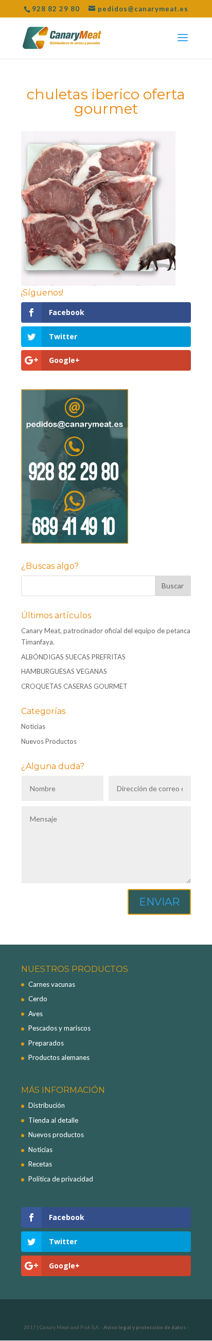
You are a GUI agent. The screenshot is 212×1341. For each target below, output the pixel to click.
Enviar (159, 902)
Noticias (33, 726)
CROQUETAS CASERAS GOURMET (74, 686)
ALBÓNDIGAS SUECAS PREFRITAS (73, 657)
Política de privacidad (60, 1179)
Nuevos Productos (49, 741)
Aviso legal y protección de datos (144, 1327)
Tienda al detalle (53, 1120)
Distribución (46, 1105)
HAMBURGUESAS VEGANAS (64, 671)
